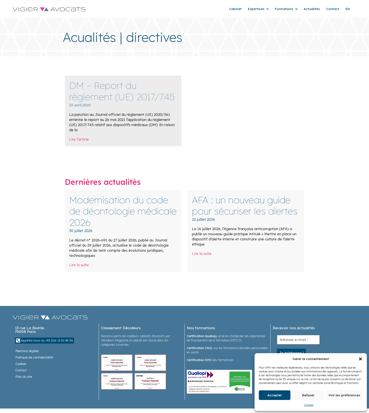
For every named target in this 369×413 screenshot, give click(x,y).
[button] (360, 359)
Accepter (274, 395)
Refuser (308, 395)
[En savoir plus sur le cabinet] (133, 371)
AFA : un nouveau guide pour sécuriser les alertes (244, 205)
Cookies (308, 405)
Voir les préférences (344, 395)
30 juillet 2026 (80, 230)
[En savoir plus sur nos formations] (219, 381)
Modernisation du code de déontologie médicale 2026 (123, 211)
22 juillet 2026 (203, 219)
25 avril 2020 (80, 105)
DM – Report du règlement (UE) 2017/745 (122, 91)
